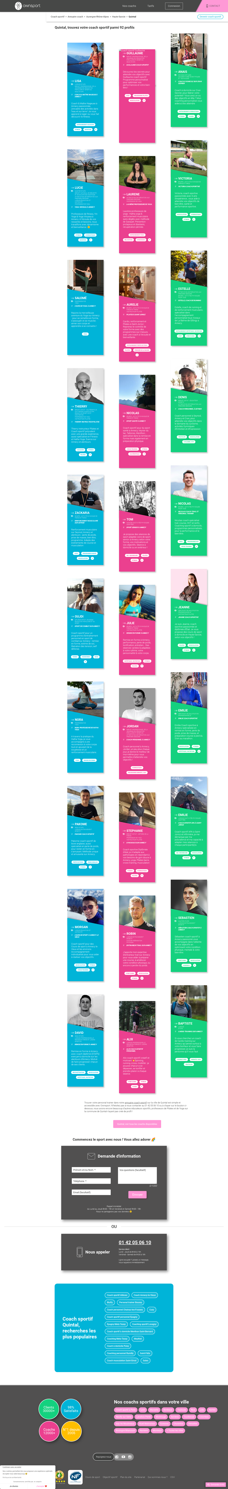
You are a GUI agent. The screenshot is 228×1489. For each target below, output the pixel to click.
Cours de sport (92, 1477)
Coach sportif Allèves (117, 1295)
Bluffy (110, 1302)
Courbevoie (189, 1417)
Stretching (190, 336)
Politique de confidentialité (12, 1477)
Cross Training (132, 449)
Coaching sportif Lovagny (144, 1324)
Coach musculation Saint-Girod (121, 1360)
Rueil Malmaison (147, 1423)
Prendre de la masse (142, 350)
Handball (186, 965)
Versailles (192, 1423)
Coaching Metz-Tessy (117, 1338)
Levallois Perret (143, 1417)
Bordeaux (167, 1410)
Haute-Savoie (118, 16)
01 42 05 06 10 (135, 1242)
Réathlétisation (78, 1072)
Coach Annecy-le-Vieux (145, 1295)
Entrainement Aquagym (85, 124)
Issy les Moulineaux (125, 1423)
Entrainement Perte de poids (137, 345)
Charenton (178, 1423)
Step (127, 95)
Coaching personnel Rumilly (120, 1353)
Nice (193, 1410)
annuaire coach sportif (136, 1102)
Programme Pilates (141, 95)
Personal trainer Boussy (130, 1302)
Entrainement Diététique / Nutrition (189, 331)
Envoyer (137, 1194)
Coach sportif (57, 16)
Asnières (175, 1417)
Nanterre (144, 1430)
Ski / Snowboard (132, 555)
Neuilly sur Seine (123, 1417)
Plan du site (125, 1477)
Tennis (75, 657)
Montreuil (157, 1430)
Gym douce (141, 240)
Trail (181, 541)
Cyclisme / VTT (189, 442)
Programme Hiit (193, 541)
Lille (202, 1410)
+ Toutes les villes (175, 1430)
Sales (145, 1360)
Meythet (138, 1338)
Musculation (134, 100)
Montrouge (161, 1417)
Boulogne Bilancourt (125, 1430)
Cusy (151, 1309)
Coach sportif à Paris (126, 1410)
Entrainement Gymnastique (189, 111)
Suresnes (164, 1423)
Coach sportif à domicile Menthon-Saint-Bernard (130, 1331)
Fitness (77, 129)
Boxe (96, 657)
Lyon (143, 1410)
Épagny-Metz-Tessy (116, 1324)
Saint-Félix (145, 1353)
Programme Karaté (89, 553)
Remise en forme (89, 760)
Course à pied (181, 1059)
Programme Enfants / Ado (137, 772)
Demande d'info (217, 1484)
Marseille (154, 1410)
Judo (76, 553)
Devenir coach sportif (210, 16)
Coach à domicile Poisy (118, 1346)
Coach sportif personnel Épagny (122, 1317)
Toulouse (181, 1410)
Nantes (212, 1410)
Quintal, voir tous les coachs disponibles (137, 1124)
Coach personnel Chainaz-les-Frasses (125, 1309)
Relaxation (128, 240)
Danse (191, 116)
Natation (88, 129)
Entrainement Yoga (137, 235)
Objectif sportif (110, 1477)
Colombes (204, 1417)
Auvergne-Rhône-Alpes (97, 16)
